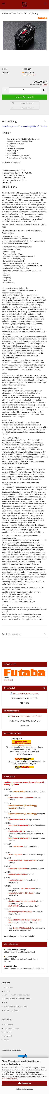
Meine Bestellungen (11, 1028)
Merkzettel (8, 1032)
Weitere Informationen (24, 1089)
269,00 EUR (24, 726)
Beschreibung (9, 121)
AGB (5, 1003)
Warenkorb (8, 1036)
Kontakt (7, 991)
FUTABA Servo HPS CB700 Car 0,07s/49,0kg (24, 721)
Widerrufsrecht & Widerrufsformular (17, 999)
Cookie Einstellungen (12, 1010)
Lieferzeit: (5, 72)
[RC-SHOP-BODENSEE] (24, 4)
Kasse (6, 1040)
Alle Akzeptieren (24, 1083)
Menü (3, 3)
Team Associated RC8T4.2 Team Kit (24, 698)
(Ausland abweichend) (29, 75)
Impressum (8, 987)
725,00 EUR (24, 703)
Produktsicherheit (11, 634)
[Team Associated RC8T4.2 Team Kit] (24, 693)
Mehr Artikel (8, 680)
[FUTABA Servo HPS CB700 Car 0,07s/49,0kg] (25, 35)
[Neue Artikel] (44, 688)
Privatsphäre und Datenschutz (15, 1006)
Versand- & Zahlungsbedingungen (17, 995)
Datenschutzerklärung (9, 1078)
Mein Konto (8, 1025)
